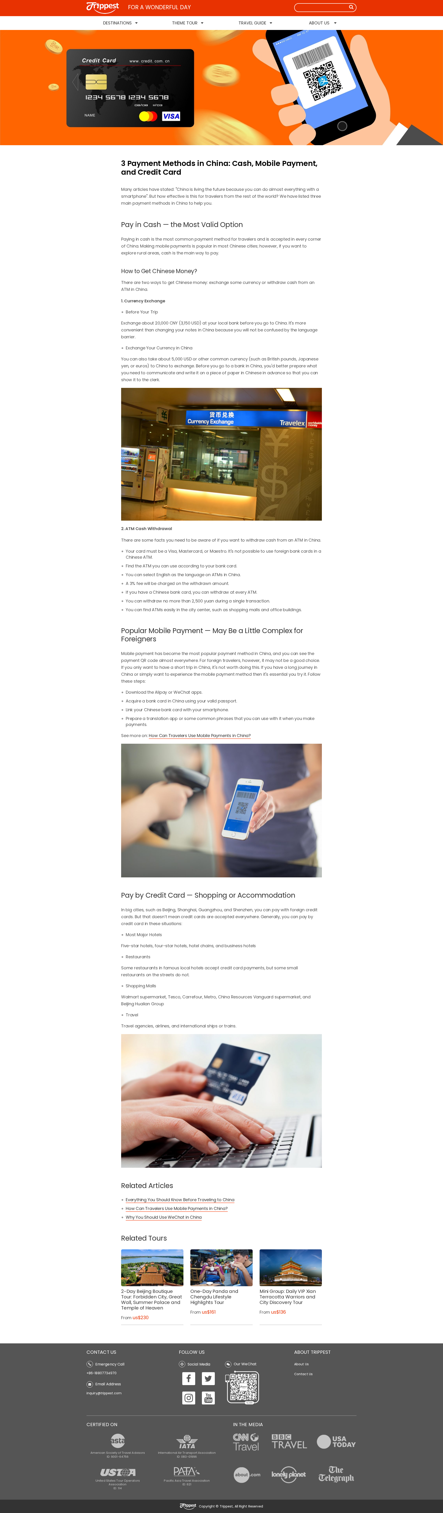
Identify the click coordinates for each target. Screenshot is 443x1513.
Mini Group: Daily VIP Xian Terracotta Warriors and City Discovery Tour (288, 1297)
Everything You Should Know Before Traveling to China (180, 1200)
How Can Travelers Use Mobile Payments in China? (200, 735)
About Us (301, 1364)
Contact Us (303, 1374)
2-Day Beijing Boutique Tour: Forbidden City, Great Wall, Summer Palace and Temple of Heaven (151, 1299)
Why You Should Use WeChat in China (164, 1217)
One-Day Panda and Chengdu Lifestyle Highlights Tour (214, 1297)
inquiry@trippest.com (104, 1393)
